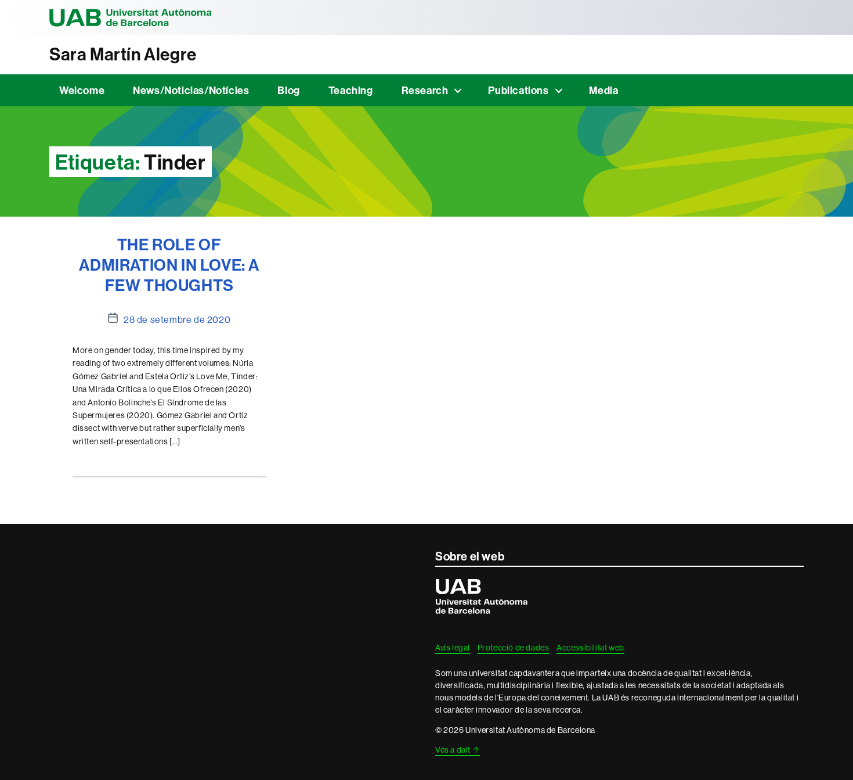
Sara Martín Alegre (123, 54)
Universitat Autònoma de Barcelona (130, 17)
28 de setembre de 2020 (177, 319)
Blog (288, 90)
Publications (518, 90)
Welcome (81, 90)
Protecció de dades (514, 647)
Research (425, 90)
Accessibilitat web (590, 647)
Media (604, 90)
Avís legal (452, 647)
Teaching (350, 90)
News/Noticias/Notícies (191, 90)
